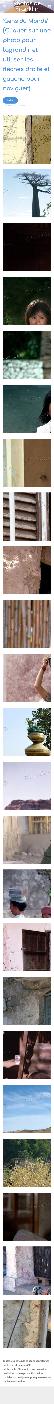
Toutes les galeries (15, 105)
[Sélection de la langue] (49, 6)
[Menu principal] (5, 6)
